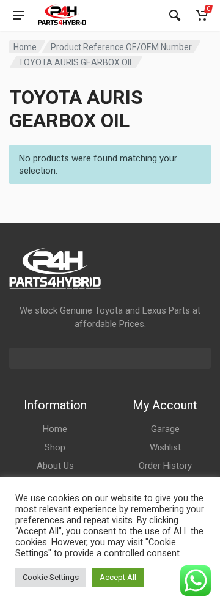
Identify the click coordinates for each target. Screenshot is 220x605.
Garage (165, 429)
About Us (55, 465)
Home (25, 47)
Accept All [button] (118, 577)
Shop (55, 447)
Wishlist (165, 447)
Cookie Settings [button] (51, 577)
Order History (165, 465)
